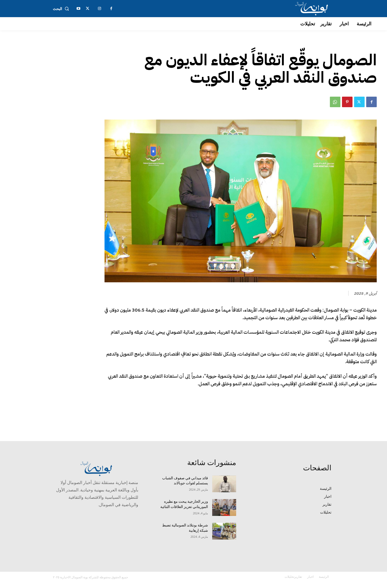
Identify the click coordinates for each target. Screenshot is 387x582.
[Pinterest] (347, 102)
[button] (62, 8)
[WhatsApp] (335, 102)
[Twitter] (359, 102)
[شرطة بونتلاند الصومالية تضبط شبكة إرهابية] (224, 531)
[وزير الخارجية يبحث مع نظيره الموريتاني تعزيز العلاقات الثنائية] (224, 507)
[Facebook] (371, 102)
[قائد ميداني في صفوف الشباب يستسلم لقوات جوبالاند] (224, 484)
